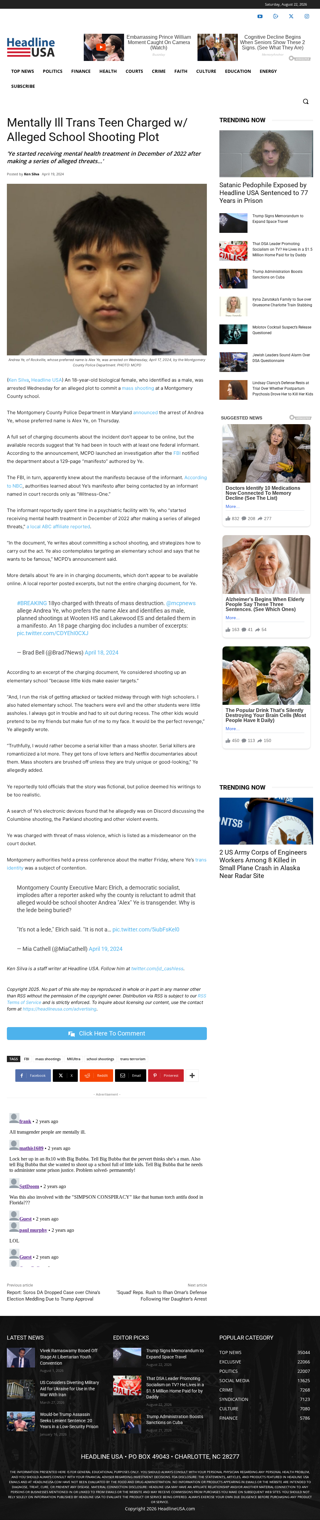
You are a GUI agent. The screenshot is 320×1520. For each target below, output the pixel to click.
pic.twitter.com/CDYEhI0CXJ (52, 633)
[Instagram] (307, 16)
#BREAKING (32, 603)
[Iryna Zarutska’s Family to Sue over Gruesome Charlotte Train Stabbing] (233, 306)
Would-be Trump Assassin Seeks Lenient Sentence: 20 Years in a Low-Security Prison (69, 1420)
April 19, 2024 (105, 949)
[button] (305, 101)
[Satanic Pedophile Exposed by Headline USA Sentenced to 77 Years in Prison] (266, 153)
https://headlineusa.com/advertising (60, 1008)
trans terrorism (133, 1058)
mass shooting (138, 388)
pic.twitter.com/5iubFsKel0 (145, 929)
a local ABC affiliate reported (58, 526)
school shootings (100, 1058)
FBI (177, 453)
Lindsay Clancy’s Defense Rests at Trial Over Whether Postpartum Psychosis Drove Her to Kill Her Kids (282, 388)
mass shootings (48, 1058)
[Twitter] (291, 16)
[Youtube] (260, 16)
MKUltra (73, 1058)
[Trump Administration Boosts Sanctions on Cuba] (233, 278)
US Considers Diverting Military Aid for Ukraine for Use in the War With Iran (69, 1388)
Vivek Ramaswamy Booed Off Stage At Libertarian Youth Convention (69, 1356)
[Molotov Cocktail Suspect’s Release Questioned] (233, 334)
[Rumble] (275, 16)
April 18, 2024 (101, 652)
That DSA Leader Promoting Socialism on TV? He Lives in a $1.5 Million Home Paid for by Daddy (282, 249)
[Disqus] (107, 1189)
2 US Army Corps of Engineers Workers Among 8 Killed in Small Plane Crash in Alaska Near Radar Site (263, 864)
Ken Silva (31, 174)
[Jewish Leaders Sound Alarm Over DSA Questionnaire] (233, 362)
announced (145, 412)
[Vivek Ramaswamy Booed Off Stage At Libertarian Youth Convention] (21, 1357)
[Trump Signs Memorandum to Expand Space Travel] (233, 223)
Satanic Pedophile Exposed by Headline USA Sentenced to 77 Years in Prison (263, 192)
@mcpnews (181, 603)
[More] (192, 1075)
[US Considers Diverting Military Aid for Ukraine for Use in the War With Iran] (21, 1389)
